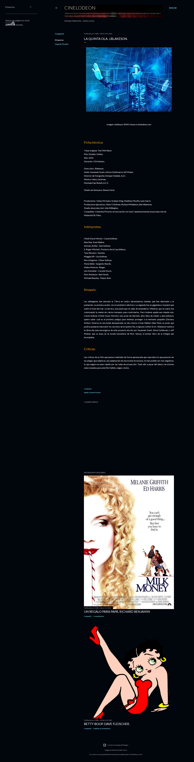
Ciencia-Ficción (61, 44)
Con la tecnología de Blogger (117, 745)
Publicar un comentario (101, 729)
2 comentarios (98, 616)
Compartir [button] (59, 34)
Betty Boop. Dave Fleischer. (107, 724)
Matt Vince (123, 750)
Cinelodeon (80, 8)
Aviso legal (88, 21)
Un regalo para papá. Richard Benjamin (117, 611)
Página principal (72, 21)
